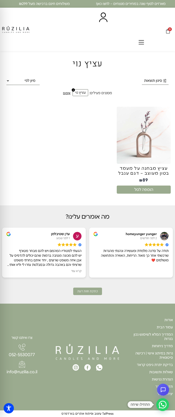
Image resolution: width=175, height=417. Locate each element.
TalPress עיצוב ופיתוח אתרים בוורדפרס (87, 414)
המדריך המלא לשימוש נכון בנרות (153, 336)
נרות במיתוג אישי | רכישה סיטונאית (154, 355)
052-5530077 (22, 354)
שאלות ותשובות (161, 372)
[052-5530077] (22, 347)
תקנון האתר (164, 387)
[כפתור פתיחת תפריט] (141, 42)
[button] (162, 404)
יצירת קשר (165, 394)
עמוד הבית (165, 327)
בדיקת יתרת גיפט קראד (155, 365)
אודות (168, 320)
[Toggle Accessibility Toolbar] (8, 408)
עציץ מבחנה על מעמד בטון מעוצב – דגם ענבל (143, 171)
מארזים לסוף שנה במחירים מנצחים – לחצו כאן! (131, 4)
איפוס (66, 93)
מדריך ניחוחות (162, 346)
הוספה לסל (143, 189)
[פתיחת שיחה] (163, 390)
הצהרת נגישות (162, 379)
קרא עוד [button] (76, 271)
